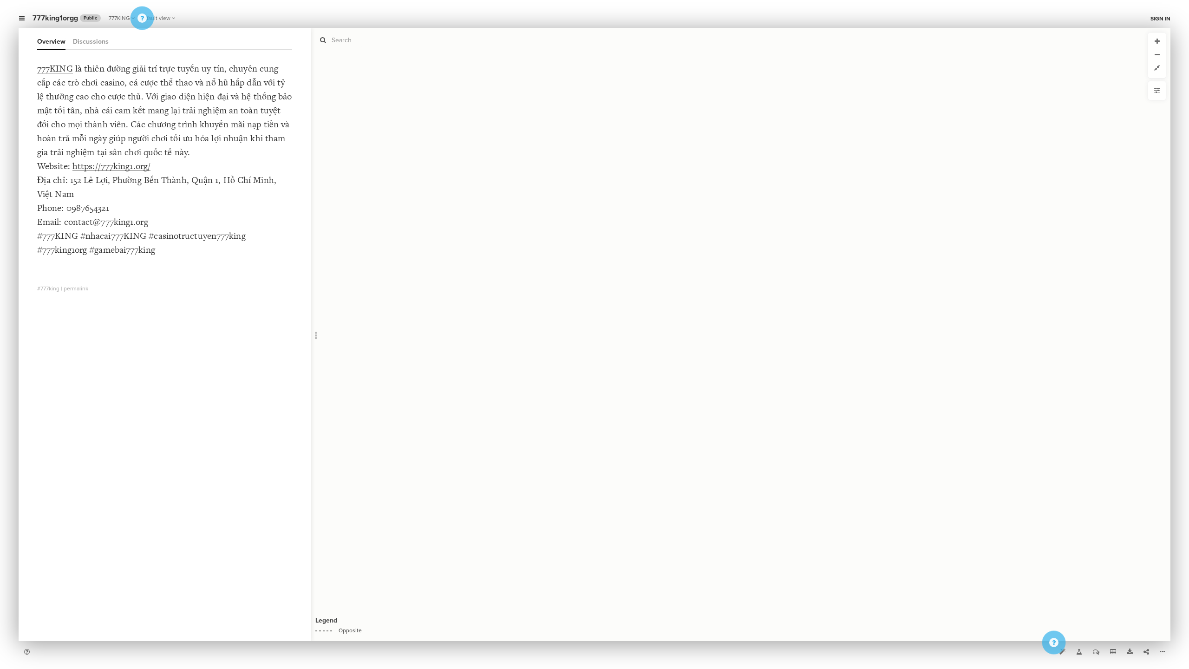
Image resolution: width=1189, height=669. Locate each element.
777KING (119, 18)
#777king (48, 288)
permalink (76, 288)
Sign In (1160, 18)
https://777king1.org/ (111, 166)
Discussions (91, 42)
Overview (51, 42)
